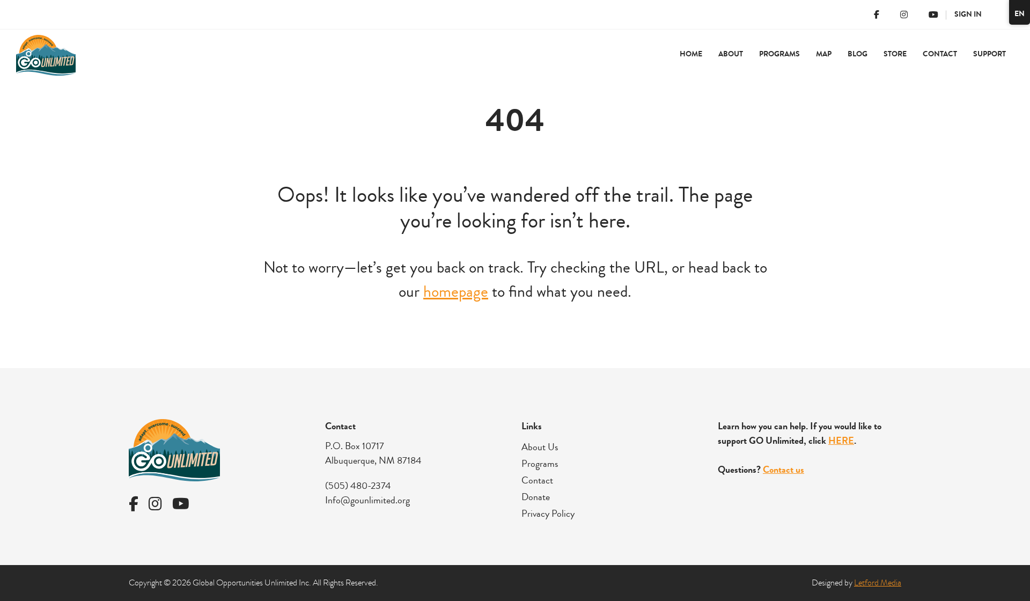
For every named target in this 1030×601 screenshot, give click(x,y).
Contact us (783, 470)
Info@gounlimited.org (367, 500)
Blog (857, 54)
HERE (841, 441)
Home (691, 54)
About (730, 54)
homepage (455, 291)
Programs (539, 464)
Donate (535, 497)
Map (824, 54)
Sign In (968, 14)
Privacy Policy (548, 514)
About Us (539, 447)
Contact (940, 54)
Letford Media (877, 583)
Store (895, 54)
